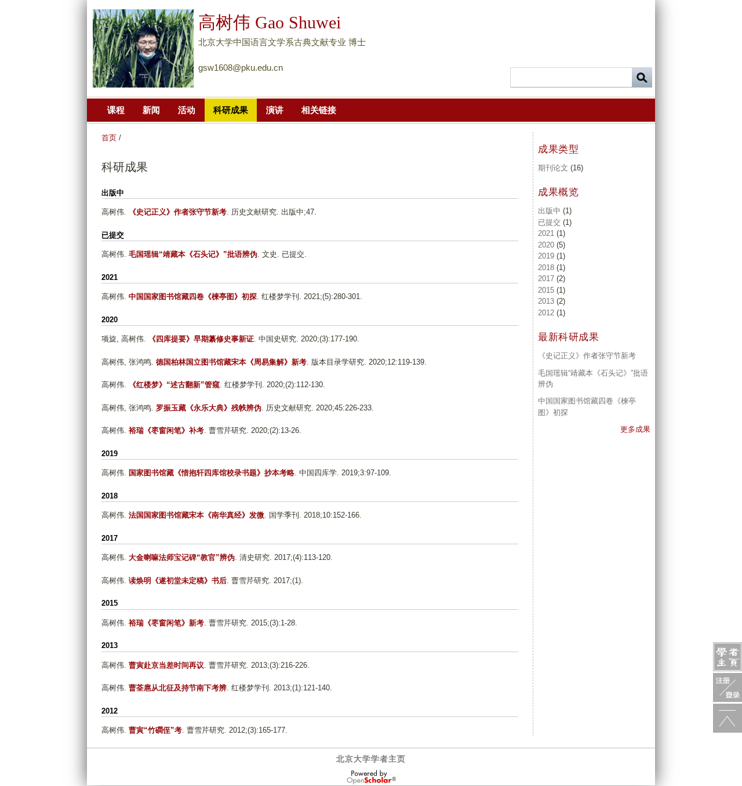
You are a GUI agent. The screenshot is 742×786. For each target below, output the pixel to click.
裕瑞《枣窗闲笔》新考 (166, 622)
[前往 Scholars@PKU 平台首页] (727, 656)
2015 (546, 290)
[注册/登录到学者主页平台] (727, 687)
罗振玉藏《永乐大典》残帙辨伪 (208, 407)
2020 (546, 245)
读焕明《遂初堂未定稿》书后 (178, 580)
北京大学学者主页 (371, 758)
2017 (546, 278)
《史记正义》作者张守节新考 (178, 212)
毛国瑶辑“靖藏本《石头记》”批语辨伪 (193, 254)
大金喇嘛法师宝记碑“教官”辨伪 (182, 557)
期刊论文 (553, 167)
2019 (546, 256)
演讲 (274, 110)
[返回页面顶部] (727, 718)
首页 (109, 137)
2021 (546, 233)
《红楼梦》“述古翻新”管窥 (174, 384)
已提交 (549, 222)
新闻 (151, 110)
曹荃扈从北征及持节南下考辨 (178, 687)
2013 (546, 301)
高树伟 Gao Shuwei (269, 22)
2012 (546, 312)
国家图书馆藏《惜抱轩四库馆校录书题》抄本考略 (211, 472)
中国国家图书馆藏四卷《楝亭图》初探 (193, 296)
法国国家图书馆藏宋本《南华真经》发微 (196, 515)
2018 (546, 267)
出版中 (549, 210)
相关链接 (318, 110)
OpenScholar (371, 777)
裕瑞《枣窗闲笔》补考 (166, 430)
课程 (116, 110)
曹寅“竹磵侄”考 (155, 730)
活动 (186, 110)
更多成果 (635, 429)
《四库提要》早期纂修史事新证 (201, 338)
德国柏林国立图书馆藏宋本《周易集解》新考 (231, 362)
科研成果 (230, 110)
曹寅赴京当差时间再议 (166, 665)
